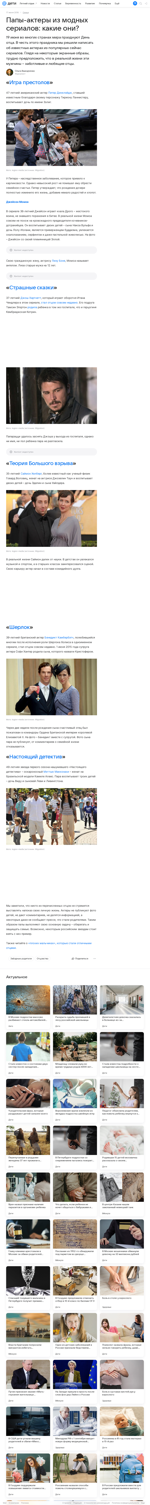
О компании (14, 1503)
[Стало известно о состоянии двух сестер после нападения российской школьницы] (28, 1054)
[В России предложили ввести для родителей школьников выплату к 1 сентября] (122, 1475)
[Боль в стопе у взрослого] (122, 1288)
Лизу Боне (58, 260)
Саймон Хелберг (31, 473)
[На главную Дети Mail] (11, 3)
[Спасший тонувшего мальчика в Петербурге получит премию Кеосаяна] (28, 1288)
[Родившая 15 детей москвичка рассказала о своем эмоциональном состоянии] (122, 1148)
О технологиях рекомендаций (97, 1503)
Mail (4, 1503)
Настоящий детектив (35, 757)
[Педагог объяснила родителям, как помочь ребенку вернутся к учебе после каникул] (122, 1101)
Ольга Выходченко (25, 71)
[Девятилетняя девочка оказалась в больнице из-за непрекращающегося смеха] (122, 1007)
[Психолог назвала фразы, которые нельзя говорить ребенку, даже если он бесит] (122, 1335)
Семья (26, 12)
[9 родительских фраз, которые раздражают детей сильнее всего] (28, 1101)
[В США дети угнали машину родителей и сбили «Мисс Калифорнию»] (28, 1429)
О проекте (66, 1503)
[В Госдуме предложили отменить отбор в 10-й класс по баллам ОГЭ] (75, 1288)
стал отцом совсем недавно (59, 302)
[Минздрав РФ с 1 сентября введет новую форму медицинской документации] (75, 1429)
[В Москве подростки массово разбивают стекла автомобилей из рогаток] (28, 1007)
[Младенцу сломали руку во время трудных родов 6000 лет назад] (75, 1054)
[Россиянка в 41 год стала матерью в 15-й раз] (122, 1429)
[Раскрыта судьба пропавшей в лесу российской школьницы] (75, 1007)
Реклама (25, 1503)
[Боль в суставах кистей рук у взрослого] (122, 1382)
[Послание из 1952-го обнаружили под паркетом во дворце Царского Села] (75, 1241)
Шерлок (19, 627)
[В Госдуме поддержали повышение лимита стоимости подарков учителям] (28, 1475)
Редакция (77, 1503)
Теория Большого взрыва (41, 463)
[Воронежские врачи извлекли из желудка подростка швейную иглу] (75, 1101)
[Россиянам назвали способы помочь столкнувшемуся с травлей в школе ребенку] (75, 1475)
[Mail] (4, 3)
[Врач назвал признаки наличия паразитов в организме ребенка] (28, 1194)
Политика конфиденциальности (125, 1503)
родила (32, 307)
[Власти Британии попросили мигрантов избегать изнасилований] (28, 1335)
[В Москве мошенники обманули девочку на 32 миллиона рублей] (122, 1241)
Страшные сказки (31, 287)
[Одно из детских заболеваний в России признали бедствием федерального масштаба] (75, 1335)
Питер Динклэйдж (60, 92)
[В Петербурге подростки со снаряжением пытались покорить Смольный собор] (75, 1148)
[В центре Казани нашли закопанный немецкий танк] (122, 1194)
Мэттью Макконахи (56, 771)
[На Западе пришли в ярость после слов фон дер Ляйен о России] (75, 1382)
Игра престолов (29, 82)
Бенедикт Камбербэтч (59, 637)
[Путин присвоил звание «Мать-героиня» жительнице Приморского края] (28, 1382)
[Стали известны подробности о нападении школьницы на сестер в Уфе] (122, 1054)
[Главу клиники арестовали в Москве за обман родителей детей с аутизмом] (28, 1241)
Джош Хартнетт (31, 297)
